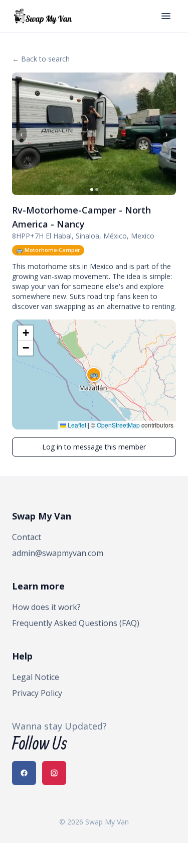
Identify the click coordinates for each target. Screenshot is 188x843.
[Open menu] (166, 16)
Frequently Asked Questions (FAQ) (75, 623)
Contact (26, 537)
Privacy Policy (37, 693)
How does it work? (46, 607)
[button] (93, 374)
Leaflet (76, 424)
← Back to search (41, 59)
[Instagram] (54, 773)
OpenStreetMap (118, 424)
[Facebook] (24, 773)
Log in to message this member (94, 447)
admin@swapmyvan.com (57, 553)
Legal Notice (35, 677)
